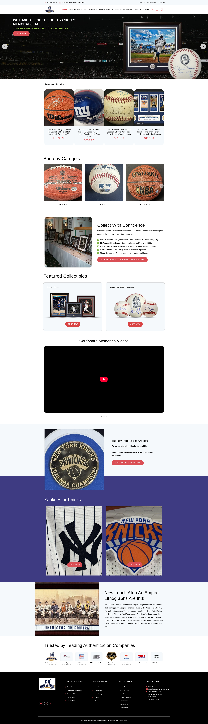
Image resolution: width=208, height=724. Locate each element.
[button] (75, 10)
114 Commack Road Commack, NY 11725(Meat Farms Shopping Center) (155, 695)
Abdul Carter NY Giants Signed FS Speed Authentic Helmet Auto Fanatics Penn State (89, 133)
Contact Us (70, 687)
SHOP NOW (21, 46)
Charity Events (98, 690)
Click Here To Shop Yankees (127, 463)
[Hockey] (145, 182)
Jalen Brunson (124, 687)
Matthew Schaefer (125, 697)
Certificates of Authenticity (74, 690)
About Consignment (100, 694)
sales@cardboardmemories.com (73, 2)
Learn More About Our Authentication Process (122, 260)
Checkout (161, 2)
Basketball (103, 204)
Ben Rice (123, 694)
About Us (141, 2)
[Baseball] (63, 182)
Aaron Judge (124, 704)
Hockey (145, 204)
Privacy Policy (71, 701)
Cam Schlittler (124, 690)
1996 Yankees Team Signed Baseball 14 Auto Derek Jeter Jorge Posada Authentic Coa (119, 132)
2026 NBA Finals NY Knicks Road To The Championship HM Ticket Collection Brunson (149, 132)
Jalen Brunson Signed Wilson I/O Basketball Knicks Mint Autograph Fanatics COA (59, 132)
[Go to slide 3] (106, 76)
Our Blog (96, 697)
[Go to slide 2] (104, 76)
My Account (151, 2)
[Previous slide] (5, 46)
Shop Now (75, 565)
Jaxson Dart (124, 701)
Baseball (62, 204)
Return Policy (71, 697)
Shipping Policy (71, 694)
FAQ (95, 701)
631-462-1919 (52, 2)
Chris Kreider (124, 708)
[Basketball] (104, 182)
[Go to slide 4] (106, 416)
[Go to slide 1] (101, 76)
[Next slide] (203, 46)
